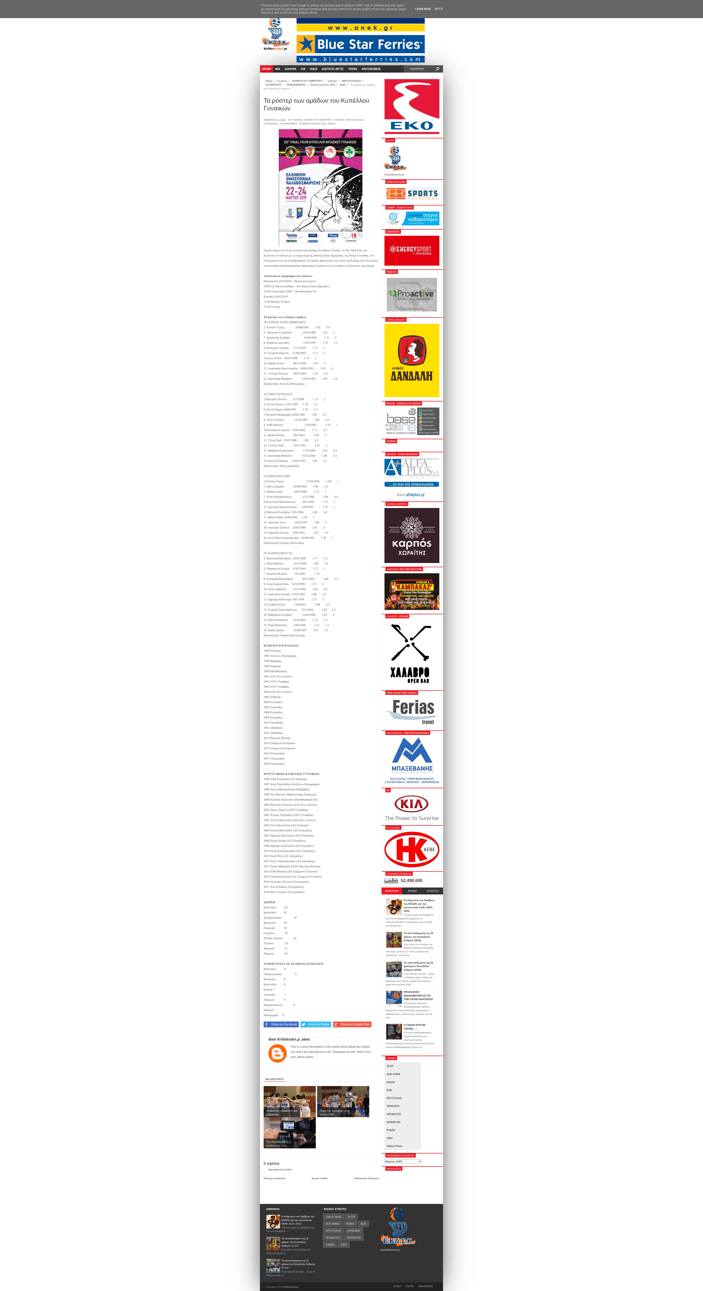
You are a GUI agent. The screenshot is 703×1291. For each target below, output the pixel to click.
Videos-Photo (394, 1146)
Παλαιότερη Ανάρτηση (366, 1178)
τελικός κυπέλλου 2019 (312, 123)
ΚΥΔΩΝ (391, 1130)
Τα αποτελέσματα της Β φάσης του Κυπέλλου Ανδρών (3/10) (294, 1242)
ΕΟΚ (389, 1090)
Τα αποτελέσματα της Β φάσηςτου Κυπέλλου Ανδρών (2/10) (298, 1264)
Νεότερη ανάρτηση (274, 1178)
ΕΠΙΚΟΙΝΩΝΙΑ (425, 1286)
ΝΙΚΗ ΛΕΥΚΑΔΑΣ (354, 120)
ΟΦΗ (390, 1138)
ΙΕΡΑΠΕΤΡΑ (393, 1122)
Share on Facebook (284, 1024)
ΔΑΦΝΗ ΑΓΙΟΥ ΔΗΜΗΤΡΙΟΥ (318, 120)
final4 (332, 123)
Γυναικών (296, 120)
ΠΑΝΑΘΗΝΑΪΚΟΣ (288, 123)
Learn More (423, 9)
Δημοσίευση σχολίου (280, 1169)
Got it (439, 9)
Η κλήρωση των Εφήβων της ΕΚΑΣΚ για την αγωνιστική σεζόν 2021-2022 (298, 1220)
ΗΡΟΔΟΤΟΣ (394, 1114)
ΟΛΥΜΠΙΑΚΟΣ (271, 123)
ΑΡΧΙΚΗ (397, 1286)
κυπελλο (339, 120)
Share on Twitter (319, 1024)
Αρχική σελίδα (320, 1178)
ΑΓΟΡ (390, 1066)
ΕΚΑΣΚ (391, 1082)
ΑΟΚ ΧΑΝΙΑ (393, 1074)
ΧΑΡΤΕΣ (410, 1286)
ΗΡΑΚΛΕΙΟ (393, 1106)
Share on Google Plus (355, 1024)
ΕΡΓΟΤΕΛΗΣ (394, 1098)
